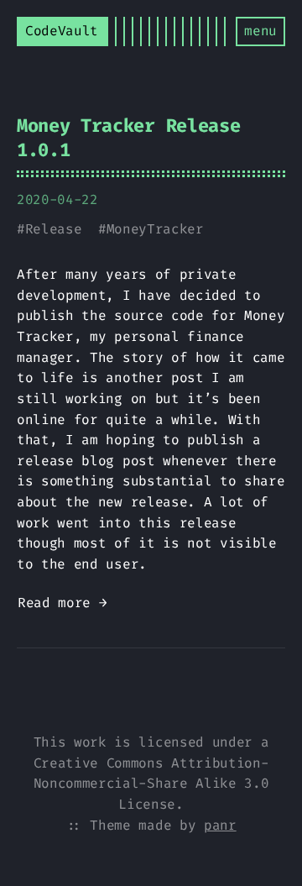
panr (220, 825)
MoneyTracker (155, 229)
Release (53, 229)
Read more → (62, 602)
